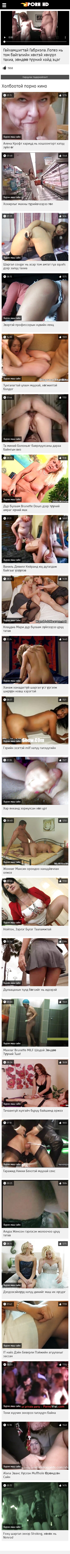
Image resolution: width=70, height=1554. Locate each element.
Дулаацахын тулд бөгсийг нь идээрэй (30, 990)
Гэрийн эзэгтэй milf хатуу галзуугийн (29, 748)
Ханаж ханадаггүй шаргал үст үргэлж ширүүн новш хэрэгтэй (30, 689)
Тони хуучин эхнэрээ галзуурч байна (29, 1413)
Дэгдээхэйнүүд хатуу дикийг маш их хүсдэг (34, 1292)
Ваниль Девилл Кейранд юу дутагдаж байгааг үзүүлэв (30, 568)
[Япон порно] (35, 5)
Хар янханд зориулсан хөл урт (25, 808)
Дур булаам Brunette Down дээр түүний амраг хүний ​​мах (31, 508)
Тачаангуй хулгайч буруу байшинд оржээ (33, 1110)
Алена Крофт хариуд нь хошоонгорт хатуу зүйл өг (33, 145)
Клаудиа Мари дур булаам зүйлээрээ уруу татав (33, 629)
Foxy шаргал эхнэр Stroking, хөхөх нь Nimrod (29, 1535)
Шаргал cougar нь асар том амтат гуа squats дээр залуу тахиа (34, 266)
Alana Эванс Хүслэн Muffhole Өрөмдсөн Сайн (31, 1475)
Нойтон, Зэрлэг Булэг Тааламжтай (27, 929)
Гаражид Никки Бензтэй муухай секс (29, 1171)
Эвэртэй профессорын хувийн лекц (28, 325)
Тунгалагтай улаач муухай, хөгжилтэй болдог (30, 387)
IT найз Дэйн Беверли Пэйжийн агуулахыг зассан (33, 1354)
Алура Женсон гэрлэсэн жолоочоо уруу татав (31, 1233)
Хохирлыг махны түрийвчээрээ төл (28, 204)
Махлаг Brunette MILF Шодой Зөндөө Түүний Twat (29, 1052)
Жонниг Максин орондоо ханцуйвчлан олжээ (31, 870)
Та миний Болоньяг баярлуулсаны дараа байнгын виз (32, 447)
